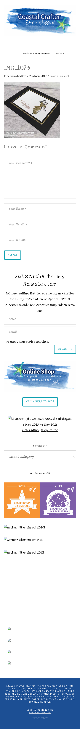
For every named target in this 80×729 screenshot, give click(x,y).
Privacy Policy (40, 718)
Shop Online (49, 430)
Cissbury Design (40, 712)
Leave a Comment (59, 76)
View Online (30, 430)
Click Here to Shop (40, 401)
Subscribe (65, 349)
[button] (40, 44)
